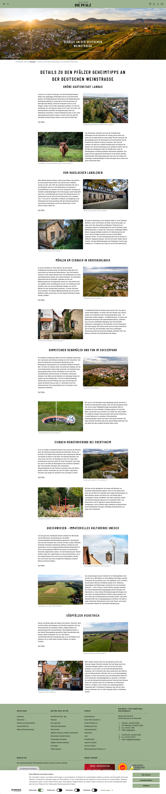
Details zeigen (105, 790)
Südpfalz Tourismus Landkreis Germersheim (64, 733)
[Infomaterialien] (158, 4)
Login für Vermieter (90, 742)
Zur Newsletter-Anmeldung (28, 769)
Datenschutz (21, 720)
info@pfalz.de (130, 730)
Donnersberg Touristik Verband (60, 736)
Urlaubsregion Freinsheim (59, 739)
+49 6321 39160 (136, 735)
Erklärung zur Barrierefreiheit (26, 723)
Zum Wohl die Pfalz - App (58, 716)
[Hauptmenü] (4, 4)
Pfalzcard (54, 720)
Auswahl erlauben (146, 780)
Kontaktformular (89, 739)
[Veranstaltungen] (150, 4)
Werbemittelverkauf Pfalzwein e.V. (95, 749)
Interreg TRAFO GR (23, 726)
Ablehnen (146, 785)
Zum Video (41, 122)
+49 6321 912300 (134, 723)
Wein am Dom (55, 729)
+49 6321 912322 (137, 725)
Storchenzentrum (105, 599)
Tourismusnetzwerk (90, 729)
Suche (8, 4)
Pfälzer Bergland (56, 749)
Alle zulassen (146, 775)
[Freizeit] (162, 4)
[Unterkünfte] (154, 4)
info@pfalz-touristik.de (133, 739)
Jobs (85, 736)
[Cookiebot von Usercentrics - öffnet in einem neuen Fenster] (16, 790)
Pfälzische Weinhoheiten (58, 726)
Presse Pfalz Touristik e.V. (92, 720)
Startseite (33, 62)
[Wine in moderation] (99, 767)
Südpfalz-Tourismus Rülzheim (60, 742)
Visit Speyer (54, 746)
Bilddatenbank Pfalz (90, 726)
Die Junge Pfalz (56, 723)
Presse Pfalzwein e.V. (91, 723)
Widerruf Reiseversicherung (25, 729)
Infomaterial (88, 733)
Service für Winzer (90, 746)
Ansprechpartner (89, 716)
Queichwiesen (107, 590)
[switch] (59, 790)
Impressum (20, 716)
